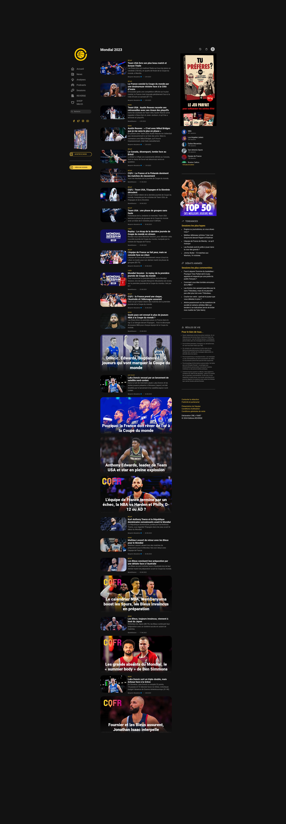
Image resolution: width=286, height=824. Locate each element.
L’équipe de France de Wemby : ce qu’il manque (199, 242)
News (79, 74)
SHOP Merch (80, 102)
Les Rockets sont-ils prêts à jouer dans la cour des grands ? (199, 248)
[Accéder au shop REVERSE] (206, 49)
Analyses (81, 79)
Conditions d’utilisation (191, 409)
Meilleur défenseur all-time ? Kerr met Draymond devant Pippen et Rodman (198, 236)
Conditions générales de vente (193, 411)
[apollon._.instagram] (83, 121)
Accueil (80, 69)
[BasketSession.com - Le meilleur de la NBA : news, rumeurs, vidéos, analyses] (80, 54)
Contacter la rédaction (190, 399)
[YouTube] (87, 121)
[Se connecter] (213, 49)
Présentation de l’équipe (191, 406)
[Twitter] (78, 121)
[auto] (200, 49)
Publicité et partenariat (190, 402)
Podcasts (81, 85)
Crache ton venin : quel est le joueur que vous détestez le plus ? (199, 297)
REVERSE (81, 95)
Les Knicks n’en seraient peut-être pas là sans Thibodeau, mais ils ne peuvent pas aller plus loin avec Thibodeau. (199, 290)
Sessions (81, 90)
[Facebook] (73, 121)
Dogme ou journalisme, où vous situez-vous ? (199, 230)
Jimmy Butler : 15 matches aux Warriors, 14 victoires (196, 254)
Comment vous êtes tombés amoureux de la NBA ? (199, 283)
